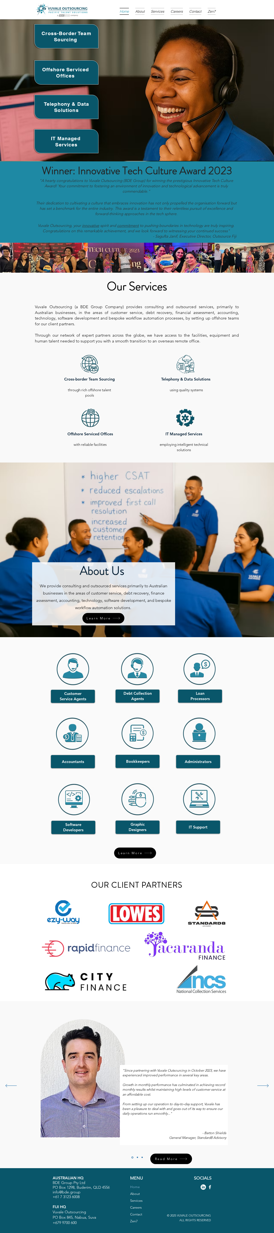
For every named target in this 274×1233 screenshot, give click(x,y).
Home (135, 1187)
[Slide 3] (142, 1157)
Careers (136, 1207)
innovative (90, 225)
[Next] (263, 1086)
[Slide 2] (132, 1157)
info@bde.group (66, 1192)
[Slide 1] (137, 1157)
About (135, 1194)
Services (136, 1201)
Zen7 (134, 1221)
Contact (136, 1214)
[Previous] (11, 1086)
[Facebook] (210, 1187)
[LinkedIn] (203, 1187)
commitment (128, 225)
